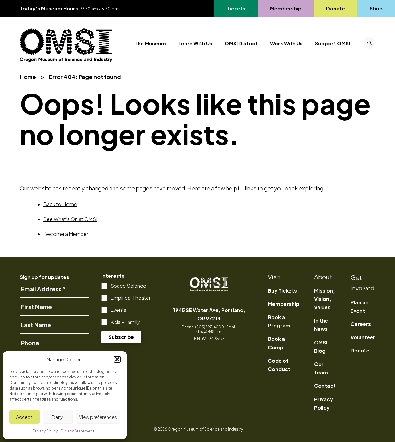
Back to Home (60, 204)
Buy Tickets (282, 290)
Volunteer (363, 337)
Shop (376, 8)
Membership (285, 8)
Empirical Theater (130, 297)
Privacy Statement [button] (77, 431)
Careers (361, 324)
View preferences (98, 417)
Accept (24, 417)
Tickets (240, 8)
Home (28, 76)
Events (118, 309)
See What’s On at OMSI (70, 219)
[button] (117, 359)
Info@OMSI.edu (209, 331)
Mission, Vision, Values (324, 299)
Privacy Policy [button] (45, 431)
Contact (325, 385)
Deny (57, 417)
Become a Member (65, 234)
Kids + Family (125, 322)
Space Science (128, 285)
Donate (335, 8)
